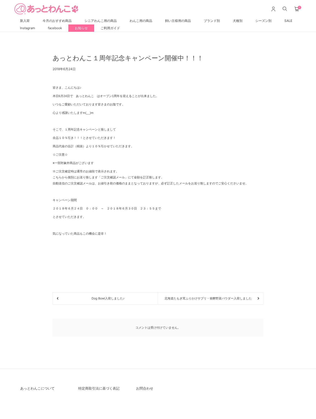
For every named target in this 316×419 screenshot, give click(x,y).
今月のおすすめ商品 (57, 21)
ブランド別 (212, 21)
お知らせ (81, 28)
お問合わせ (144, 388)
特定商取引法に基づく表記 (99, 388)
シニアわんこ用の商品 (100, 21)
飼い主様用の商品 (178, 21)
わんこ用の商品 (141, 21)
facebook (55, 28)
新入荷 (25, 21)
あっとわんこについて (37, 388)
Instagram (27, 28)
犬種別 (237, 21)
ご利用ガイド (110, 28)
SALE (288, 21)
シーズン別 (263, 21)
